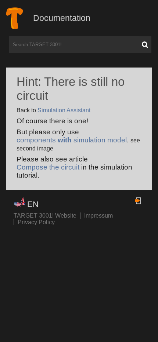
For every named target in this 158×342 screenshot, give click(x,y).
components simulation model (72, 140)
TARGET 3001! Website (45, 215)
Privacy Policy (36, 222)
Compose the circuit (48, 167)
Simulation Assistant (63, 110)
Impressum (98, 215)
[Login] (138, 200)
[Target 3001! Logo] (19, 18)
